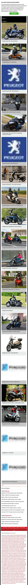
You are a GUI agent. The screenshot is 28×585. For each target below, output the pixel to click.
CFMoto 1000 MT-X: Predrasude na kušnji (10, 495)
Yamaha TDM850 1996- (16, 573)
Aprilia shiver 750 (4, 569)
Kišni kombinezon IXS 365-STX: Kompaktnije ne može (12, 510)
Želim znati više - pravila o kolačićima (9, 11)
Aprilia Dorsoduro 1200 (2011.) (10, 560)
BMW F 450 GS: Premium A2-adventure (9, 497)
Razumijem (14, 13)
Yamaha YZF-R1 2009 (20, 541)
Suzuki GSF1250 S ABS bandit (16, 550)
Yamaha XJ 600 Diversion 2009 (12, 535)
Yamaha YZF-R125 (8, 545)
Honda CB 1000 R (18, 538)
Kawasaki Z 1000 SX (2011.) (14, 554)
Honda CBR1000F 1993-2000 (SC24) (10, 556)
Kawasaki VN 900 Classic (6, 550)
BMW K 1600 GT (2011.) (5, 561)
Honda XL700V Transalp (11, 541)
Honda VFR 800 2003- (20, 564)
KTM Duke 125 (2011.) (18, 569)
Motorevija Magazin (5, 488)
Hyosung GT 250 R (14, 577)
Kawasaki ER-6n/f (14, 536)
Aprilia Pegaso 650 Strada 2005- (14, 565)
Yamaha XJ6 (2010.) (20, 549)
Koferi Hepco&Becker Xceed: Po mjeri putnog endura (12, 501)
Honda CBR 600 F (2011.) (6, 544)
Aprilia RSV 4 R (14, 568)
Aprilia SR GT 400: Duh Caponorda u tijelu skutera (11, 493)
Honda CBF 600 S (7, 578)
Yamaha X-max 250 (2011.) (17, 545)
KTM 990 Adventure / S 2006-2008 (17, 544)
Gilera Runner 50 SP (11, 538)
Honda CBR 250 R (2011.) (15, 578)
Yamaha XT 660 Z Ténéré (6, 542)
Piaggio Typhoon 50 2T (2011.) (10, 564)
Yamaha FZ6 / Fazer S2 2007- (15, 551)
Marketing (10, 527)
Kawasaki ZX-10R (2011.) (20, 560)
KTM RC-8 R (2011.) (20, 571)
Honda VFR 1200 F (23, 554)
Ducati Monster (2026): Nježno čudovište (10, 503)
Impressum (5, 527)
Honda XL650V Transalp (12, 571)
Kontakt (17, 527)
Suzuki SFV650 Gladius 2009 (15, 563)
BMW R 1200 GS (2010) (22, 536)
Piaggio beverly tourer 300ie (18, 546)
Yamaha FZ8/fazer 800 (12, 549)
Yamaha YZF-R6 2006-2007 (14, 555)
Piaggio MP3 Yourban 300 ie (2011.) (12, 566)
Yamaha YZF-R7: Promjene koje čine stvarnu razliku (12, 512)
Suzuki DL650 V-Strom (12, 537)
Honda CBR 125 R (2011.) (21, 568)
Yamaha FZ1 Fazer (22, 540)
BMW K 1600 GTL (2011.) (10, 547)
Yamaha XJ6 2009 (7, 536)
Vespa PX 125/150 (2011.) (18, 552)
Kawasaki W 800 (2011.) (5, 582)
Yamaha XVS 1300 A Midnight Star (17, 582)
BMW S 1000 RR (7, 563)
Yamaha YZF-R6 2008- (17, 559)
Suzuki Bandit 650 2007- (14, 540)
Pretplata (14, 527)
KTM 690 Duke (4, 541)
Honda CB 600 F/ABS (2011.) (12, 570)
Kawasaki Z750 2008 (8, 580)
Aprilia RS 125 (23, 551)
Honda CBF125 (23, 578)
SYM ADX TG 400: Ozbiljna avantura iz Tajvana (11, 507)
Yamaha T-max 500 (19, 537)
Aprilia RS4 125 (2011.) (8, 559)
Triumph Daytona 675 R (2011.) (18, 580)
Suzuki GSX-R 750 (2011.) (6, 577)
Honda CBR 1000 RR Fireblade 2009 (17, 542)
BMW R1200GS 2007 (15, 574)
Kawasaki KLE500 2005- (14, 579)
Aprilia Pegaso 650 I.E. (5, 579)
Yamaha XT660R (4, 537)
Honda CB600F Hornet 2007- (6, 573)
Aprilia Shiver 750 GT (14, 561)
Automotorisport (12, 533)
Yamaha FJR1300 (11, 569)
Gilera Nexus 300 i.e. (5, 555)
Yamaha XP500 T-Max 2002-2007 (10, 575)
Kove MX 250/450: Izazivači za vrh (8, 505)
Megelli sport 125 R (7, 568)
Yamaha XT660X (7, 540)
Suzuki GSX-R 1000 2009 (7, 546)
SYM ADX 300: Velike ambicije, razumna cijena (11, 499)
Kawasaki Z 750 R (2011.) (20, 575)
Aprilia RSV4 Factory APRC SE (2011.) (10, 558)
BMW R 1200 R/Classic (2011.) (7, 552)
